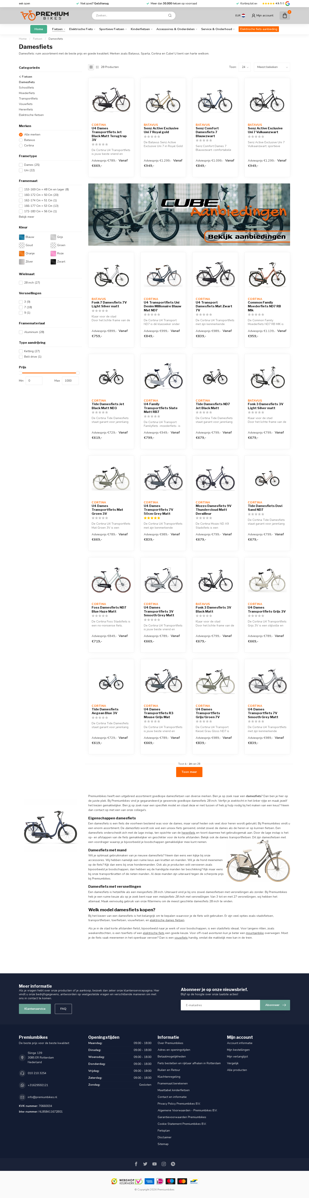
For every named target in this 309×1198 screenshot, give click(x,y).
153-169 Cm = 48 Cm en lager (46, 189)
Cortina (29, 145)
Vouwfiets (26, 104)
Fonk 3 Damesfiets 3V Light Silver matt (265, 406)
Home (38, 29)
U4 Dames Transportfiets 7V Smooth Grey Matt (263, 713)
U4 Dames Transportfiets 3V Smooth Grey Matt (159, 611)
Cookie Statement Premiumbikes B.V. (182, 1124)
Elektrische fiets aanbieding (258, 29)
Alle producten (237, 1070)
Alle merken (32, 134)
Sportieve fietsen (111, 29)
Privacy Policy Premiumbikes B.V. (179, 1104)
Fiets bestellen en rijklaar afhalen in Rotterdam (189, 1063)
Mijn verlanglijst (237, 1057)
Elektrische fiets (81, 29)
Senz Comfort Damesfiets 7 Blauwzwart (207, 132)
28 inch (32, 282)
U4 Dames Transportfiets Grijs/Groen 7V (208, 713)
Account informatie (239, 1043)
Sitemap (163, 1144)
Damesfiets (56, 39)
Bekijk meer (26, 217)
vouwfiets (181, 938)
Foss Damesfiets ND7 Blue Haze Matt (109, 609)
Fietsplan (164, 1131)
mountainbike (255, 933)
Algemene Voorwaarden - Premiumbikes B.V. (187, 1110)
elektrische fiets (153, 933)
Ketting (32, 351)
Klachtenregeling (169, 1077)
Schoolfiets (26, 88)
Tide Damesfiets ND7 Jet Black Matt (213, 406)
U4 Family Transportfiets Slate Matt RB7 (161, 408)
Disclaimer (165, 1137)
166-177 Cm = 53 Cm (41, 205)
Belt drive (32, 356)
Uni (29, 170)
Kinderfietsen (140, 29)
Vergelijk (233, 1063)
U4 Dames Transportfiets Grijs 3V (267, 609)
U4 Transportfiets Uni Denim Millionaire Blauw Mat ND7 (162, 306)
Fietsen (57, 29)
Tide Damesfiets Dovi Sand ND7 (265, 508)
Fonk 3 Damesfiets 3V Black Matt (213, 609)
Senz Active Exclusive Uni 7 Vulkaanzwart (265, 130)
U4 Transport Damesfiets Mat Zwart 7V (214, 306)
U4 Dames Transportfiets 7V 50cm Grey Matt (158, 510)
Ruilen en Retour (169, 1070)
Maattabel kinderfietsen (174, 1090)
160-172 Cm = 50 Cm (41, 194)
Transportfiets (28, 99)
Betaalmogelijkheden (172, 1057)
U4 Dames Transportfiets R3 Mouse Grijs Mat (158, 713)
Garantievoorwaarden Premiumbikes (182, 1117)
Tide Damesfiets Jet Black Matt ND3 (108, 406)
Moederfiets (27, 93)
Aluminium (34, 332)
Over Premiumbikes (170, 1043)
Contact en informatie (172, 1097)
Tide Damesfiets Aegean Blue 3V (105, 711)
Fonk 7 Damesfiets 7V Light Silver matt (109, 304)
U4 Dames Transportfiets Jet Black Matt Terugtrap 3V (109, 134)
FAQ (63, 1009)
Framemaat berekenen (173, 1083)
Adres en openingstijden (174, 1050)
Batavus (29, 140)
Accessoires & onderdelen (175, 29)
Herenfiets (26, 109)
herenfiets (188, 833)
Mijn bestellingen (238, 1050)
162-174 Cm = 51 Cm (40, 200)
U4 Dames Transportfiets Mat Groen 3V (107, 510)
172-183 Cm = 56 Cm (40, 211)
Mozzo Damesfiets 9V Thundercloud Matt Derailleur (213, 510)
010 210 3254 (37, 1073)
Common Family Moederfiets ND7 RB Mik (264, 306)
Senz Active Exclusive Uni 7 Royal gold (161, 130)
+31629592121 (38, 1085)
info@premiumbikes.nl (42, 1097)
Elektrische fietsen (31, 115)
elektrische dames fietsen (167, 920)
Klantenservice (34, 1009)
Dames (32, 164)
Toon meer (189, 772)
